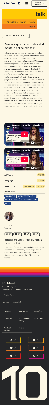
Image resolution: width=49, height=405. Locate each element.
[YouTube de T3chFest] (13, 348)
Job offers (38, 311)
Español (17, 302)
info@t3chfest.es (9, 295)
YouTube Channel (38, 3)
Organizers (38, 318)
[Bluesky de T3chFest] (35, 340)
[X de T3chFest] (13, 340)
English (7, 302)
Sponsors (8, 318)
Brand (21, 328)
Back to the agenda (14, 35)
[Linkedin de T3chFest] (35, 348)
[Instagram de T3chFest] (13, 356)
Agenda (8, 311)
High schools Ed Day (24, 319)
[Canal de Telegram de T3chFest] (35, 356)
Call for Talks (24, 311)
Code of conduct (7, 329)
